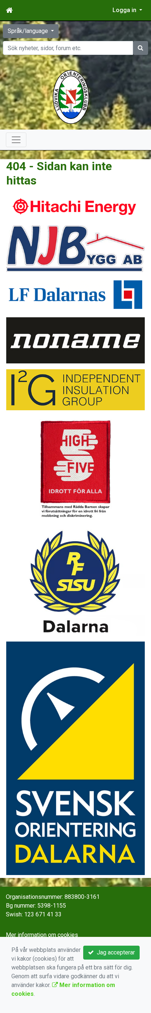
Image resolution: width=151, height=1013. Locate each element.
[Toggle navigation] (16, 139)
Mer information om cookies (42, 934)
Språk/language (28, 30)
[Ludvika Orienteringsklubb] (71, 96)
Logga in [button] (125, 10)
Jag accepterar (114, 952)
